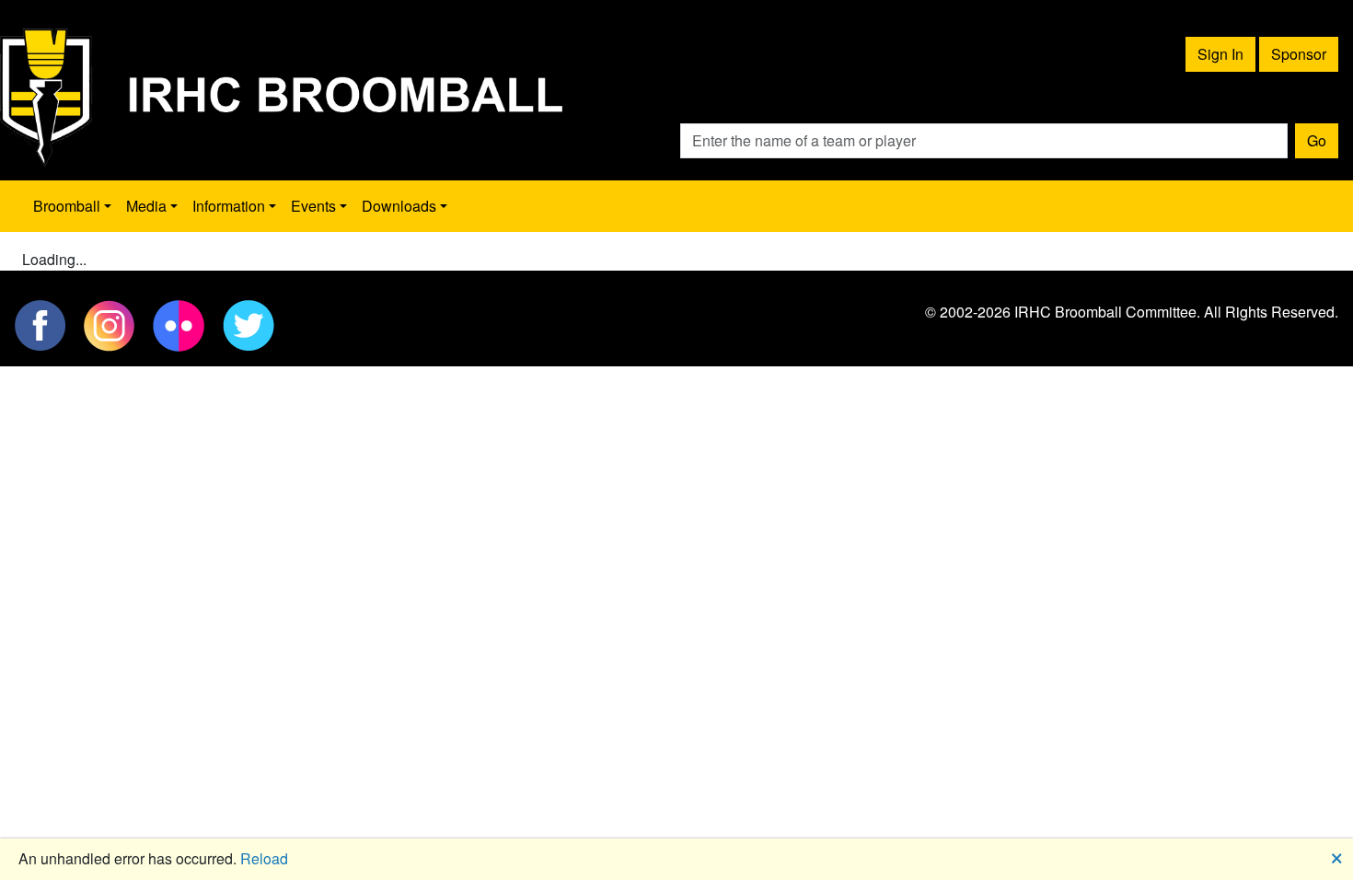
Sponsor (1298, 53)
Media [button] (146, 205)
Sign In (1220, 53)
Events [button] (313, 205)
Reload (264, 858)
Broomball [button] (66, 205)
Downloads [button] (399, 205)
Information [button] (228, 205)
